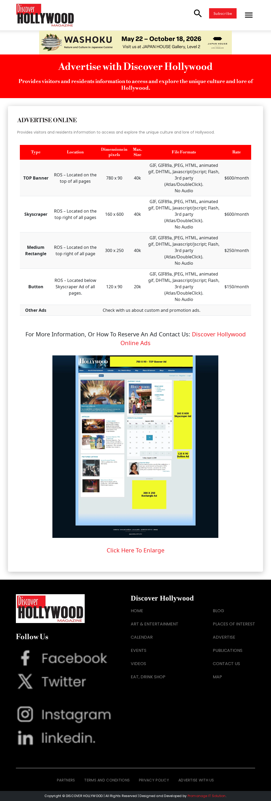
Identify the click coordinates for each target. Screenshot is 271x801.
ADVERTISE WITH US (196, 780)
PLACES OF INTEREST (234, 624)
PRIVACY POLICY (154, 780)
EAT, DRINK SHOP (148, 677)
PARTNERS (66, 780)
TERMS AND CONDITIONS (107, 780)
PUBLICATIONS (227, 650)
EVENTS (138, 650)
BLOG (218, 611)
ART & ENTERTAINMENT (154, 624)
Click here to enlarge (135, 550)
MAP (217, 677)
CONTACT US (226, 664)
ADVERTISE (224, 637)
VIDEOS (138, 664)
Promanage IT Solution (207, 796)
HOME (137, 611)
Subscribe (223, 13)
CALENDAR (142, 637)
